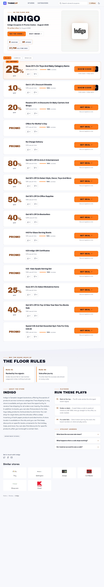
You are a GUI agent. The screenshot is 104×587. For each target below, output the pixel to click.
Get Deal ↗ (86, 107)
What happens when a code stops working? (78, 440)
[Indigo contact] (12, 457)
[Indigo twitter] (4, 457)
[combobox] (73, 3)
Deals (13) (28, 58)
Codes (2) (17, 58)
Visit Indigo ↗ (35, 34)
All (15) (7, 58)
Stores (31, 3)
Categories (43, 3)
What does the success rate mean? (78, 434)
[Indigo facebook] (8, 457)
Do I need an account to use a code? (78, 447)
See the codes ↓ (16, 34)
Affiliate (93, 3)
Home (5, 496)
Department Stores (12, 436)
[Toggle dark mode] (99, 3)
